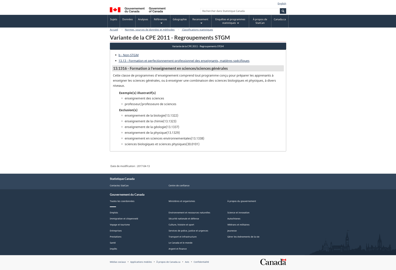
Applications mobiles (141, 261)
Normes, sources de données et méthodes (150, 29)
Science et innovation (238, 212)
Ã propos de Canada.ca (168, 261)
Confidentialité (201, 261)
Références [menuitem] (160, 19)
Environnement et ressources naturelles (189, 212)
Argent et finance (178, 248)
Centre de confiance (179, 185)
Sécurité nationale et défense (184, 218)
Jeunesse (232, 230)
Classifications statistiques (197, 29)
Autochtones (233, 218)
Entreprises (116, 230)
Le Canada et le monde (180, 242)
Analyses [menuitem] (143, 19)
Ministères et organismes (182, 201)
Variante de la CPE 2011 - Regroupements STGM (198, 46)
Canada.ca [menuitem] (280, 19)
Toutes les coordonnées (122, 201)
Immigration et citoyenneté (124, 218)
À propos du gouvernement (241, 201)
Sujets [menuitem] (113, 19)
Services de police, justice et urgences (188, 230)
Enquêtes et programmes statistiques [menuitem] (230, 21)
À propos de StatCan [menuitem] (260, 21)
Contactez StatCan (119, 185)
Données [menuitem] (127, 19)
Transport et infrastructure (183, 236)
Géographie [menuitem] (180, 19)
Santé (113, 242)
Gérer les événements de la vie (243, 236)
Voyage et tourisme (120, 224)
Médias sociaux (118, 261)
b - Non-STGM (128, 55)
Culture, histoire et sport (181, 224)
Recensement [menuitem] (200, 19)
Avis (187, 261)
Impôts (113, 248)
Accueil (114, 29)
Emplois (114, 212)
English (282, 3)
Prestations (115, 236)
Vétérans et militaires (238, 224)
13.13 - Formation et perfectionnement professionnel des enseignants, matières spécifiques (184, 61)
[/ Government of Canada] (138, 10)
